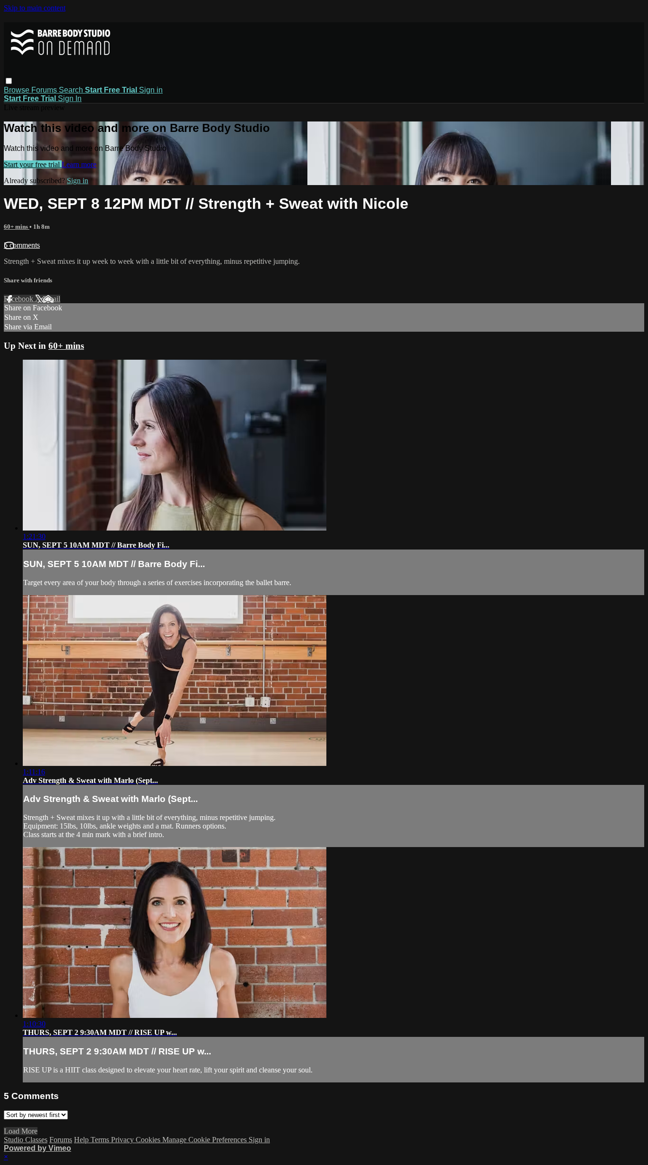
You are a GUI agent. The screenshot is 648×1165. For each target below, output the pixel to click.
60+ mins (16, 226)
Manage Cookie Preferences (205, 1140)
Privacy (123, 1140)
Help (82, 1140)
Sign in (151, 90)
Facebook (19, 299)
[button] (9, 81)
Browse (17, 90)
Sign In (70, 98)
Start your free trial (33, 164)
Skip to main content (34, 8)
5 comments (22, 245)
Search (72, 90)
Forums (45, 90)
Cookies (149, 1140)
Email (51, 299)
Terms (101, 1140)
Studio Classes (25, 1140)
